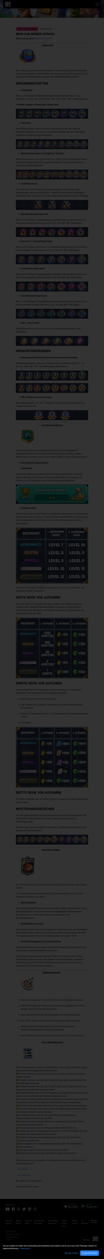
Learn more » (25, 1248)
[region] (52, 1250)
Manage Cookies (71, 1253)
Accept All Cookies (89, 1253)
